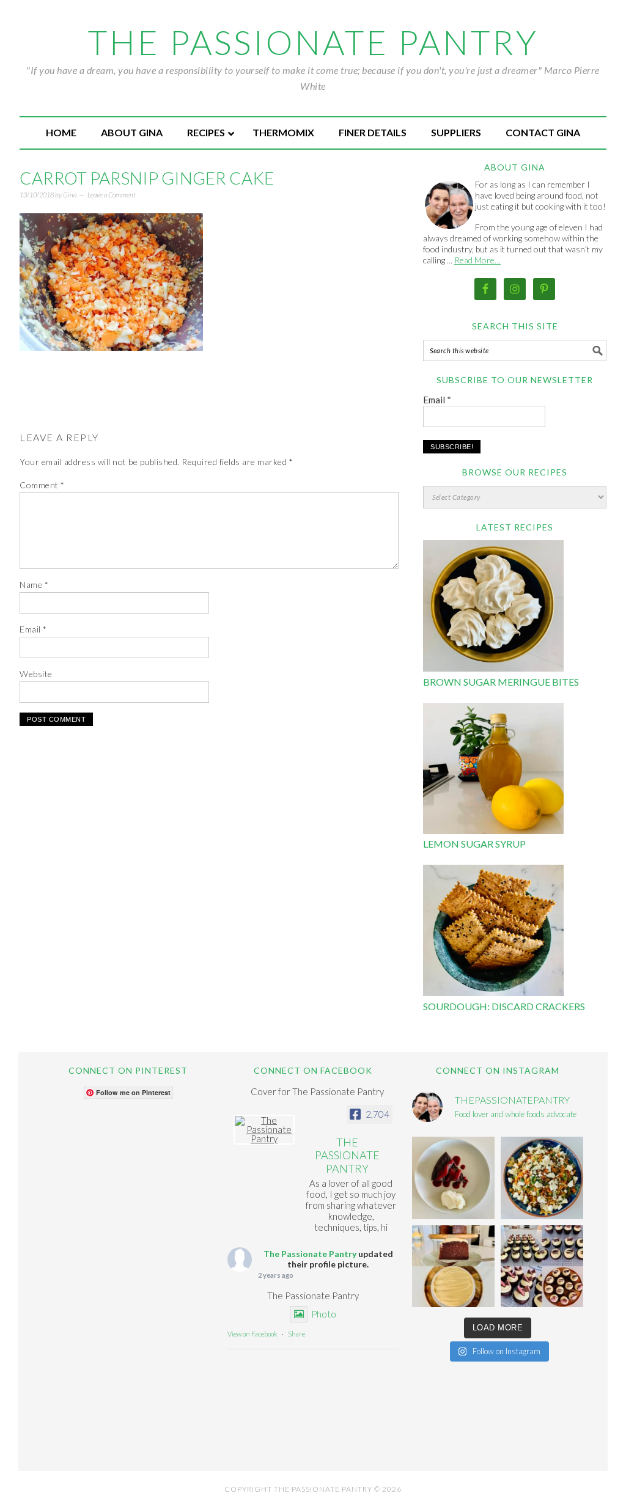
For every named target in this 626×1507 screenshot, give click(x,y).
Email (33, 629)
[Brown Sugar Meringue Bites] (493, 607)
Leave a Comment (111, 195)
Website (36, 674)
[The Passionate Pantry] (264, 1130)
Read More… (477, 260)
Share (296, 1334)
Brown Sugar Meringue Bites (501, 682)
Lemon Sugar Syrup (474, 843)
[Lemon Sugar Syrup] (493, 770)
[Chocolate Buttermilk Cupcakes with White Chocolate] (542, 1266)
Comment (42, 485)
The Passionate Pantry (313, 42)
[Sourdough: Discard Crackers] (493, 932)
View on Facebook (252, 1334)
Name (34, 584)
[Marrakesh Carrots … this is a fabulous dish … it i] (542, 1178)
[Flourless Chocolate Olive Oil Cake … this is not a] (453, 1178)
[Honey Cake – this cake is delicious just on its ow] (453, 1266)
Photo (323, 1313)
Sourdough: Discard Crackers (504, 1006)
